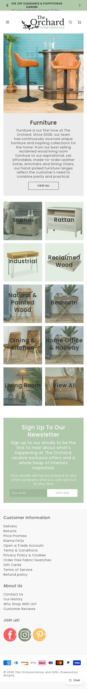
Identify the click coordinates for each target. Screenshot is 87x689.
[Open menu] (7, 22)
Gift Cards (12, 565)
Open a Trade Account (23, 545)
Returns (10, 531)
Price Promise (15, 536)
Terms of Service (17, 569)
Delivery (10, 526)
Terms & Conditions (20, 550)
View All (43, 185)
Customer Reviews (19, 609)
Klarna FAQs (13, 540)
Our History (13, 599)
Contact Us (13, 594)
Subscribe (62, 493)
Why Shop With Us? (20, 604)
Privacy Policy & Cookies (24, 555)
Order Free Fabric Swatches (27, 560)
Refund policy (15, 574)
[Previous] (7, 5)
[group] (43, 5)
